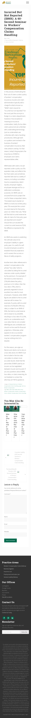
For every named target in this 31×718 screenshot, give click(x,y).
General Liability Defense (11, 577)
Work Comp (20, 389)
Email (5, 524)
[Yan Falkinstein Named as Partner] (23, 409)
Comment (7, 494)
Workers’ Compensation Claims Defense (15, 566)
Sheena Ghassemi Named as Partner (15, 425)
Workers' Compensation (9, 387)
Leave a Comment (10, 42)
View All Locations (7, 597)
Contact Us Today (7, 612)
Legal (20, 386)
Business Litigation (9, 569)
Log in (26, 714)
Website (6, 531)
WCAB (16, 389)
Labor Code (11, 389)
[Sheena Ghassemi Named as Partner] (15, 409)
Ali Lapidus (22, 714)
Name (6, 517)
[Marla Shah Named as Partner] (8, 409)
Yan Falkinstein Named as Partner (23, 424)
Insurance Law (8, 571)
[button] (27, 2)
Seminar (24, 386)
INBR (7, 389)
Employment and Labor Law (12, 574)
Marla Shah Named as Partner (7, 424)
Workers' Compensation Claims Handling (17, 393)
